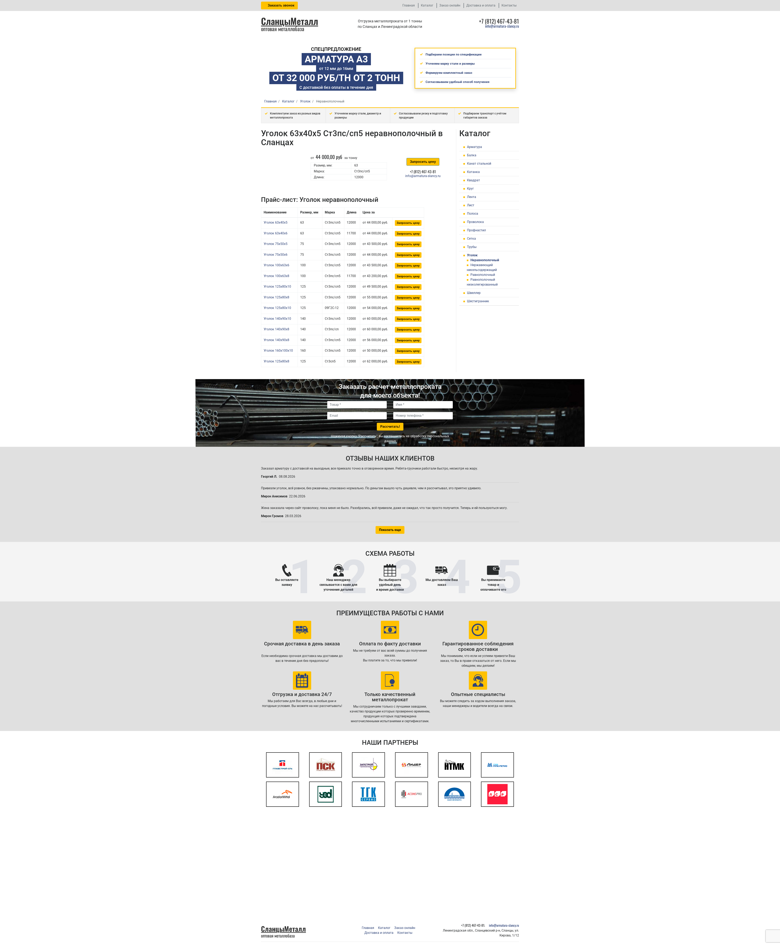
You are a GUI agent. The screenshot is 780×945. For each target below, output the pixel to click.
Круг (470, 188)
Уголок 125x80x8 (276, 297)
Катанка (473, 172)
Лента (471, 197)
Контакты (509, 5)
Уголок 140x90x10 (277, 319)
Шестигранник (478, 301)
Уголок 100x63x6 (276, 265)
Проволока (475, 222)
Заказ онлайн (449, 5)
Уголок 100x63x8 (276, 276)
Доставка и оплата (480, 5)
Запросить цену (423, 161)
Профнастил (476, 230)
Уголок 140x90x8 (276, 329)
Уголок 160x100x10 (278, 350)
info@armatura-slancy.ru (502, 26)
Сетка (471, 238)
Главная (408, 5)
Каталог (427, 5)
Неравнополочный (484, 260)
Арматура (474, 147)
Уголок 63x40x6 (275, 233)
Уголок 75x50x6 (275, 255)
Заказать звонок (280, 5)
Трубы (472, 247)
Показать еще (390, 530)
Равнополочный (482, 275)
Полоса (472, 213)
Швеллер (474, 293)
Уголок (472, 255)
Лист (470, 205)
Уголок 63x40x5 (275, 222)
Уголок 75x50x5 (275, 244)
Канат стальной (479, 163)
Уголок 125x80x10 (277, 286)
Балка (471, 155)
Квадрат (473, 180)
